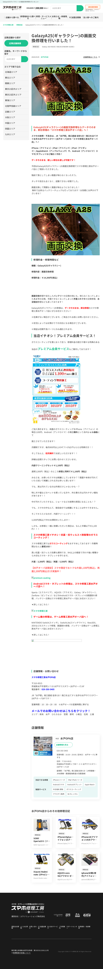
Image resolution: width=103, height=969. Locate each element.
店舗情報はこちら (90, 57)
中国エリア (10, 122)
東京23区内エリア (13, 88)
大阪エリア (10, 117)
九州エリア (10, 134)
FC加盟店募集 (75, 17)
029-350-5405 (48, 689)
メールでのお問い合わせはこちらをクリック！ (61, 711)
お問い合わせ (33, 927)
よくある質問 (24, 927)
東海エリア (10, 100)
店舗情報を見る (62, 744)
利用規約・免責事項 (84, 927)
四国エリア (10, 128)
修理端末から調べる (27, 17)
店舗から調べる (12, 17)
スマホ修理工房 (8, 25)
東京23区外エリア (13, 94)
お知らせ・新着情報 (59, 17)
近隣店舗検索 (15, 43)
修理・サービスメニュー (43, 17)
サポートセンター (71, 927)
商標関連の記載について (22, 953)
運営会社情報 (15, 927)
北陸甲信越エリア (13, 105)
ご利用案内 (62, 927)
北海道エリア (11, 71)
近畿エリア (10, 111)
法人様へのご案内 (90, 17)
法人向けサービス (52, 927)
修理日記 (19, 25)
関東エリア (10, 83)
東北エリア (10, 77)
